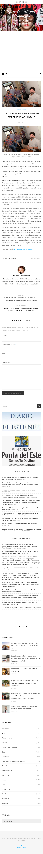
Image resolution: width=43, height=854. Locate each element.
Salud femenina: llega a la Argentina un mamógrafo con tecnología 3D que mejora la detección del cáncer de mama (20, 584)
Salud (4, 794)
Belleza (4, 743)
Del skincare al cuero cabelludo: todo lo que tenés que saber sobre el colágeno (21, 577)
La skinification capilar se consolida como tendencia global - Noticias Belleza (20, 574)
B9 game (5, 608)
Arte (3, 733)
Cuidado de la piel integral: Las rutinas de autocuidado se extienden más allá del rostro (21, 530)
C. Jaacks (22, 841)
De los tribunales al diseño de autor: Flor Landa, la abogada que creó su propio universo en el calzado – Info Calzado (19, 559)
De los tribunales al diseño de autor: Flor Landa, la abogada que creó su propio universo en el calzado (21, 562)
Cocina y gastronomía (9, 747)
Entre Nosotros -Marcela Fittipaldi (13, 761)
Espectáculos (6, 766)
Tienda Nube (7, 590)
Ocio (3, 784)
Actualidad (21, 110)
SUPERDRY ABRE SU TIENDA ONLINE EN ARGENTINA (18, 490)
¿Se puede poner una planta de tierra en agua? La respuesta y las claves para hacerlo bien (18, 496)
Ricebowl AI (7, 544)
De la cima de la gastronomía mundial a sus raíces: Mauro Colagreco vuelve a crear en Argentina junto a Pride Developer (21, 502)
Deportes (5, 757)
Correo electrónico (9, 344)
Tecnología (6, 798)
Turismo (5, 803)
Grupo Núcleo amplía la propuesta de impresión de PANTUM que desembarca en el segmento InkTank (20, 484)
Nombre (5, 335)
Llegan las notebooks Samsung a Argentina (26, 608)
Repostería (6, 789)
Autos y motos (7, 738)
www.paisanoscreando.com (23, 249)
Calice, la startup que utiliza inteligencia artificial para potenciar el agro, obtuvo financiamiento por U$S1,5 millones (19, 546)
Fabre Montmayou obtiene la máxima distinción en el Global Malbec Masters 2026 (20, 514)
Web (3, 353)
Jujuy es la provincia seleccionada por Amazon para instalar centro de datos (20, 552)
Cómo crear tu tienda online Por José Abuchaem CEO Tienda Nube (21, 591)
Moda (4, 780)
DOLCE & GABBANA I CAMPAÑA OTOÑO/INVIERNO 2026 (19, 524)
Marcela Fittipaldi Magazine (21, 13)
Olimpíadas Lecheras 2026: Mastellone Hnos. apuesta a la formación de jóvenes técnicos (20, 597)
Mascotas (5, 775)
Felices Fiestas (7, 771)
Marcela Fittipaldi (10, 258)
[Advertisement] (21, 51)
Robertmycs (7, 602)
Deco (4, 752)
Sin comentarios (36, 258)
